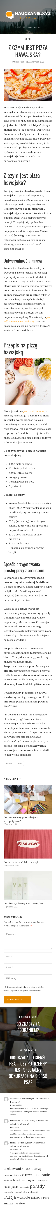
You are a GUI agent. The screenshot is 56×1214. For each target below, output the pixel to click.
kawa (28, 1175)
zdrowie (45, 1198)
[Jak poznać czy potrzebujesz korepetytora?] (28, 799)
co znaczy (34, 1168)
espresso (8, 1175)
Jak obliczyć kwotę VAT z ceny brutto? (26, 903)
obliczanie (15, 1180)
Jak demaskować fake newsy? (21, 862)
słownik (34, 1192)
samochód (8, 1192)
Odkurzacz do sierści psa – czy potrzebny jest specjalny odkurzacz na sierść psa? (28, 1069)
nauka (6, 1180)
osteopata (42, 1180)
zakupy (35, 1197)
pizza (19, 763)
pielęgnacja (24, 1187)
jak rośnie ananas (33, 411)
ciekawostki (14, 1168)
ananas (9, 763)
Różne (28, 39)
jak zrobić (19, 1175)
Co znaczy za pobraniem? (28, 1027)
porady (37, 1186)
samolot (18, 1192)
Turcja (10, 1197)
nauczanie (41, 1174)
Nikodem (14, 1120)
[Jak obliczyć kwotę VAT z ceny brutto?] (28, 885)
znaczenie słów (15, 1203)
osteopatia (11, 1187)
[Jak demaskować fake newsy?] (28, 844)
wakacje (23, 1197)
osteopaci (29, 1180)
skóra (26, 1192)
